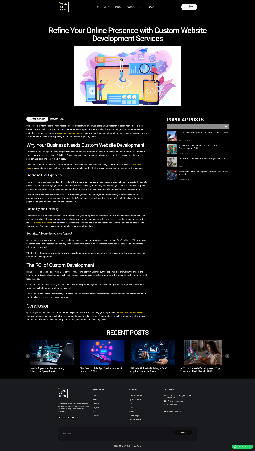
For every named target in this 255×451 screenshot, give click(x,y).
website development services (70, 133)
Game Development (37, 119)
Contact (96, 416)
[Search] (226, 126)
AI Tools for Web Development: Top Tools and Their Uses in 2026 (200, 370)
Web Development (134, 420)
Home (98, 7)
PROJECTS (131, 7)
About (95, 400)
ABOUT (106, 7)
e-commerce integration (40, 223)
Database (131, 412)
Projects (96, 408)
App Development (134, 400)
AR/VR (130, 408)
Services (117, 7)
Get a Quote (190, 7)
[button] (28, 356)
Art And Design (133, 416)
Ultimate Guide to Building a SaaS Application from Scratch (148, 370)
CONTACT (150, 7)
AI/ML (130, 404)
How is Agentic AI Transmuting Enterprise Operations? (46, 370)
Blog (141, 7)
